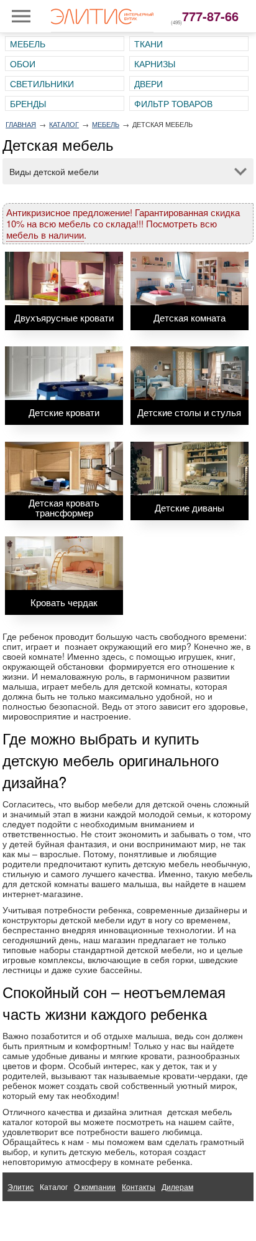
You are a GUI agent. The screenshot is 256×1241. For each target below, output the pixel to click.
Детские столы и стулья (189, 412)
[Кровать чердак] (64, 563)
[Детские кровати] (64, 373)
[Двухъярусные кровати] (64, 278)
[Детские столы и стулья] (189, 373)
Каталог (64, 124)
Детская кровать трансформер (64, 507)
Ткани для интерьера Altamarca (62, 1215)
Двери (148, 83)
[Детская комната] (189, 278)
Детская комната (189, 317)
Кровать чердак (64, 602)
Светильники (42, 83)
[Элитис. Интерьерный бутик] (102, 16)
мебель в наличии (45, 234)
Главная (21, 124)
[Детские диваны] (189, 468)
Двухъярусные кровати (64, 317)
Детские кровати (64, 412)
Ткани (148, 43)
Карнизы (154, 63)
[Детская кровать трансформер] (64, 468)
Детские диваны (189, 507)
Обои (22, 63)
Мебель (27, 43)
